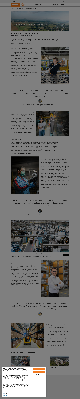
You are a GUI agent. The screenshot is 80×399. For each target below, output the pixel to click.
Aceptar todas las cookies (39, 369)
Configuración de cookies (39, 374)
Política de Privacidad (14, 392)
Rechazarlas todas (39, 371)
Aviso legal (5, 395)
